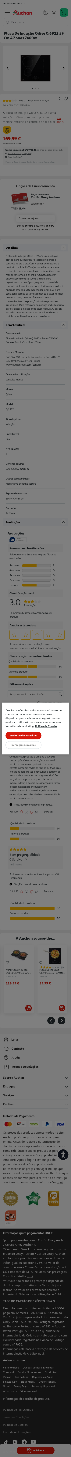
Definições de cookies (24, 744)
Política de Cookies (46, 726)
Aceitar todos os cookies (23, 735)
